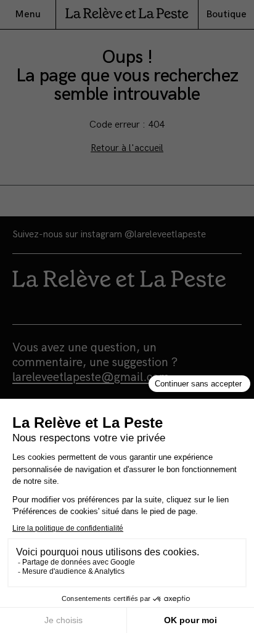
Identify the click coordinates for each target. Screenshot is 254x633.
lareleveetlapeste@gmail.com (91, 377)
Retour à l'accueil (127, 148)
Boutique (226, 14)
